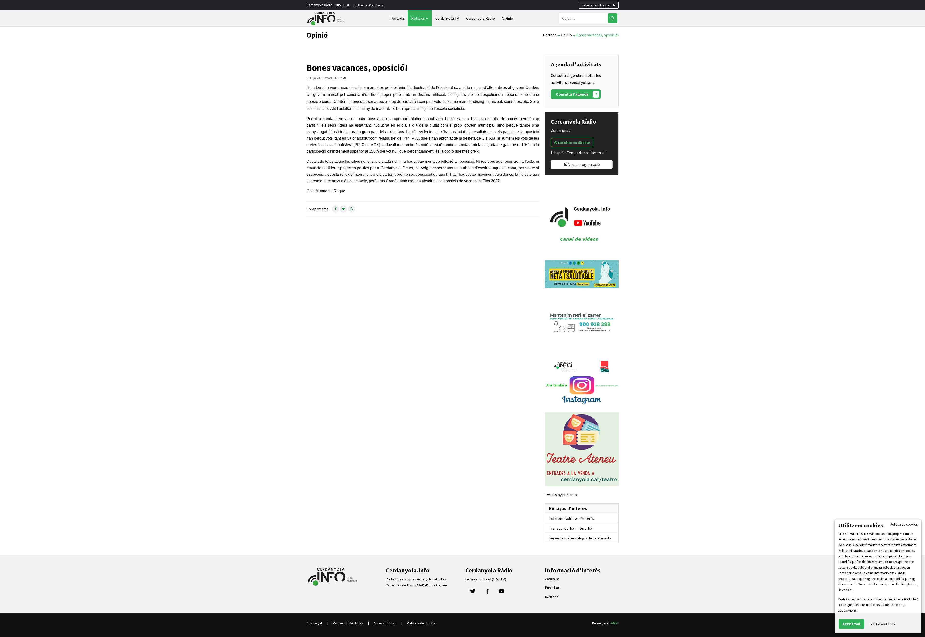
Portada (397, 18)
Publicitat (552, 587)
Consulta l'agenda (572, 94)
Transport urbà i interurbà (570, 528)
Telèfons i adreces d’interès (571, 518)
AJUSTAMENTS (882, 624)
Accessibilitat (385, 623)
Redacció (552, 597)
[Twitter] (472, 592)
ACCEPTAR (851, 624)
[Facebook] (487, 592)
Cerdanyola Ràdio (480, 18)
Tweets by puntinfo (561, 494)
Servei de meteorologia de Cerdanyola (580, 538)
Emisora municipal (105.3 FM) (485, 579)
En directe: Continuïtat (369, 5)
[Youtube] (501, 592)
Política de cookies (421, 623)
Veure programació (584, 164)
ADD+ (615, 623)
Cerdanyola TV (447, 18)
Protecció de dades (347, 623)
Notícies (418, 18)
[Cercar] (612, 18)
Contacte (552, 579)
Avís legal (314, 623)
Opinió (507, 18)
